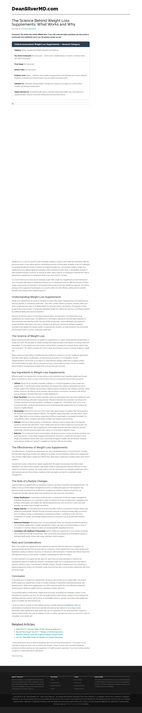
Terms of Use (77, 682)
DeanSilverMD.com (35, 9)
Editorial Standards (56, 685)
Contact (53, 688)
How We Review (55, 682)
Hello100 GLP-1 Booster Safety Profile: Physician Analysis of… (39, 629)
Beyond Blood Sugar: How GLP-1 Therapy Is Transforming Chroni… (40, 632)
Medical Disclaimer (79, 685)
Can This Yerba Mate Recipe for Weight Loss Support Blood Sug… (40, 637)
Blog (21, 656)
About (52, 679)
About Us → (31, 689)
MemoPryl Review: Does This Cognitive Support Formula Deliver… (40, 635)
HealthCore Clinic (72, 605)
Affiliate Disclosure (79, 688)
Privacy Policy (78, 679)
